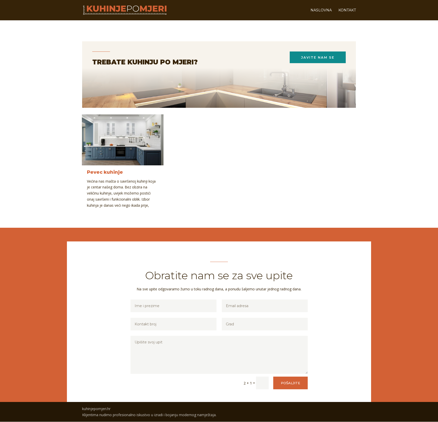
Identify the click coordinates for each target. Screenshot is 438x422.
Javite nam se (317, 57)
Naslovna (321, 10)
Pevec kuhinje (105, 172)
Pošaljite (290, 383)
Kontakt (347, 10)
